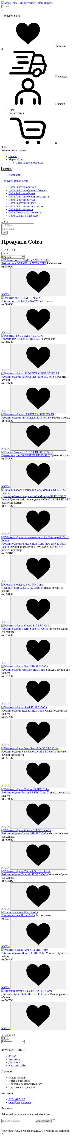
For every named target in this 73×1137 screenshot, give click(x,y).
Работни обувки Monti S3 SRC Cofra (23, 953)
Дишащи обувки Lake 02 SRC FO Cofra (25, 994)
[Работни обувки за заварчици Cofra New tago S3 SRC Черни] (36, 540)
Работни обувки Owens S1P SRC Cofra (24, 833)
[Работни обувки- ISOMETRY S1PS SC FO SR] (30, 373)
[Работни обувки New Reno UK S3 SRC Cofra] (29, 748)
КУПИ (5, 294)
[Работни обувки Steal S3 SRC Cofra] (24, 707)
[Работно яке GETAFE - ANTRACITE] (25, 260)
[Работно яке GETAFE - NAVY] (21, 297)
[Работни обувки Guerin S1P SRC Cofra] (25, 625)
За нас (12, 1055)
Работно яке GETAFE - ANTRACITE (23, 263)
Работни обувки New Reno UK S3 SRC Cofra (28, 751)
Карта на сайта (17, 1065)
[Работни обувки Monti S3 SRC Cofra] (24, 949)
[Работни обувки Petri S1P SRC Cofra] (24, 666)
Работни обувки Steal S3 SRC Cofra (22, 710)
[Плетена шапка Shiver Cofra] (19, 912)
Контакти (14, 1059)
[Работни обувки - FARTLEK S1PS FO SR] (27, 414)
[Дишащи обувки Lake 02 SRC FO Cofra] (26, 990)
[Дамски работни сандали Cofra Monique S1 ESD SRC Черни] (36, 493)
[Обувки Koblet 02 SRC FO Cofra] (22, 584)
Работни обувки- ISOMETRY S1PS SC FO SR (29, 376)
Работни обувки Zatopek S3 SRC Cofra (24, 874)
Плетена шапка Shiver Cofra (18, 915)
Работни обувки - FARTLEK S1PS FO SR (26, 417)
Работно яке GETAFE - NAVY (19, 301)
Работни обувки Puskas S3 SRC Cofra (23, 792)
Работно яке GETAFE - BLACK (20, 338)
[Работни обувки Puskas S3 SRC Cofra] (25, 789)
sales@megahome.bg (20, 1102)
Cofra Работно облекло (29, 162)
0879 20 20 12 (17, 1099)
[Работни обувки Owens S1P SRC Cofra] (26, 830)
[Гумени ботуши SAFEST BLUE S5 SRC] (27, 452)
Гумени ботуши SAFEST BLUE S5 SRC (25, 455)
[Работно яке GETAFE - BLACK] (22, 335)
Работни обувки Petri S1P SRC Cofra (23, 669)
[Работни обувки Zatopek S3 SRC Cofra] (25, 871)
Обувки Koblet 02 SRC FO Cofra (20, 587)
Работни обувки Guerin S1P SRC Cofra (24, 628)
